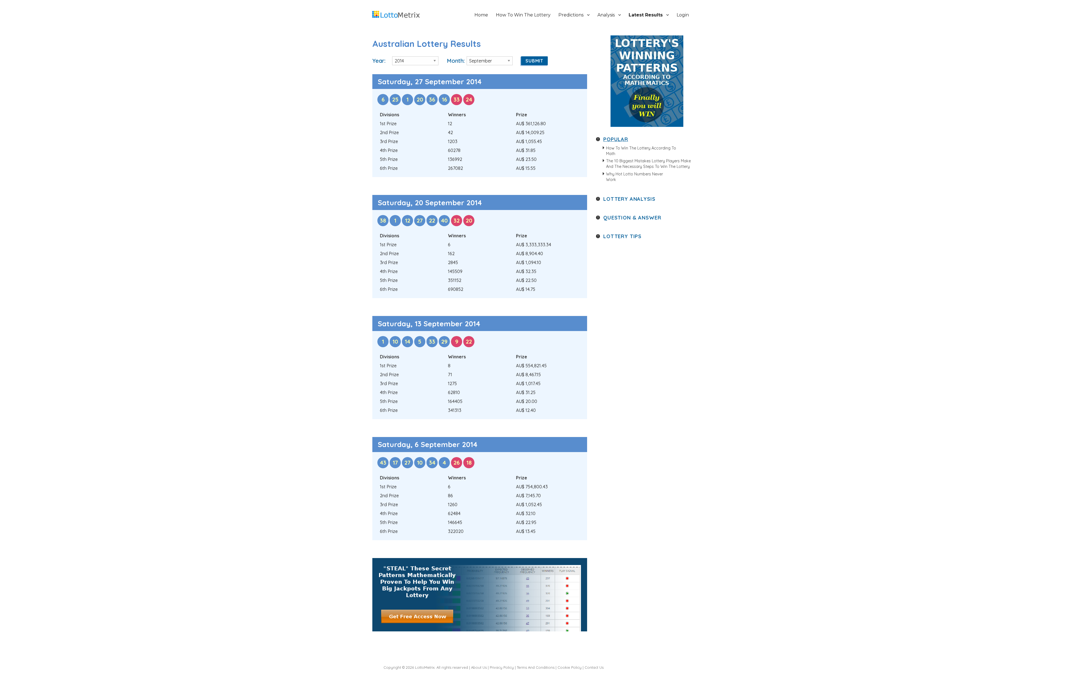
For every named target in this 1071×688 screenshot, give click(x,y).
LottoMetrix (425, 667)
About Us (479, 667)
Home (481, 15)
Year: (378, 60)
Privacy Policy (502, 667)
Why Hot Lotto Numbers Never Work (634, 177)
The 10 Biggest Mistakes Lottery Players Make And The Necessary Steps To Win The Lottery (648, 163)
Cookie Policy (570, 667)
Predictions (570, 15)
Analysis (606, 15)
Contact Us (594, 667)
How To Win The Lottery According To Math (641, 151)
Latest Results (646, 15)
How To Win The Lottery (523, 15)
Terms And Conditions (535, 667)
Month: (456, 60)
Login (683, 15)
